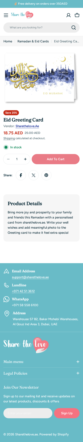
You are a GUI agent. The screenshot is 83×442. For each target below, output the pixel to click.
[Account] (68, 15)
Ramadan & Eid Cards (33, 41)
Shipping (9, 138)
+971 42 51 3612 (23, 291)
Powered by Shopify (54, 434)
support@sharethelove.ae (30, 277)
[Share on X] (34, 175)
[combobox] (41, 27)
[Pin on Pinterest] (46, 175)
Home (7, 41)
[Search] (73, 27)
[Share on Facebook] (21, 175)
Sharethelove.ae (27, 126)
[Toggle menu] (6, 15)
